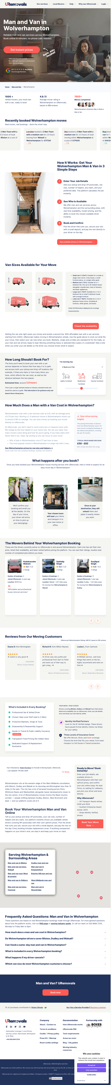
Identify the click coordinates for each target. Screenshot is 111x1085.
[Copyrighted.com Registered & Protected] (54, 1078)
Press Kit (43, 1038)
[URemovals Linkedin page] (10, 1026)
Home (6, 87)
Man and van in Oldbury (17, 880)
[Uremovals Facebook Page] (5, 1026)
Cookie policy (90, 1074)
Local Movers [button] (58, 4)
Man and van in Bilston (16, 863)
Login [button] (103, 4)
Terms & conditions (47, 1029)
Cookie (42, 1033)
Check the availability (85, 326)
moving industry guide (60, 923)
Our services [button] (41, 4)
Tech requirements (70, 1033)
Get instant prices (21, 49)
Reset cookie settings (48, 1043)
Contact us (50, 1024)
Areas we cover (69, 1038)
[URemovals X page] (14, 1026)
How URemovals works (72, 1024)
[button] (90, 620)
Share (66, 772)
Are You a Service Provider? (85, 1007)
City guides (72, 1043)
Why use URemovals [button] (86, 4)
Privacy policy (52, 1033)
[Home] (15, 4)
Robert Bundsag (24, 768)
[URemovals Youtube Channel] (23, 1026)
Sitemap (51, 1038)
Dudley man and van (38, 863)
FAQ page (43, 923)
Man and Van (15, 87)
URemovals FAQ (69, 1029)
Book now (55, 992)
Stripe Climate (36, 1007)
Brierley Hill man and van (40, 873)
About (41, 1024)
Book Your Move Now (89, 824)
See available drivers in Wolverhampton (75, 242)
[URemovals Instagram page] (19, 1026)
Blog (64, 1043)
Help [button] (71, 4)
